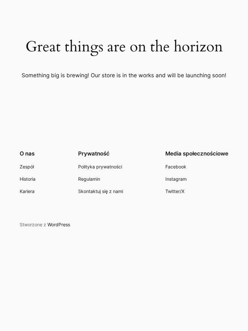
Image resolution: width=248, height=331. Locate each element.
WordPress (58, 224)
